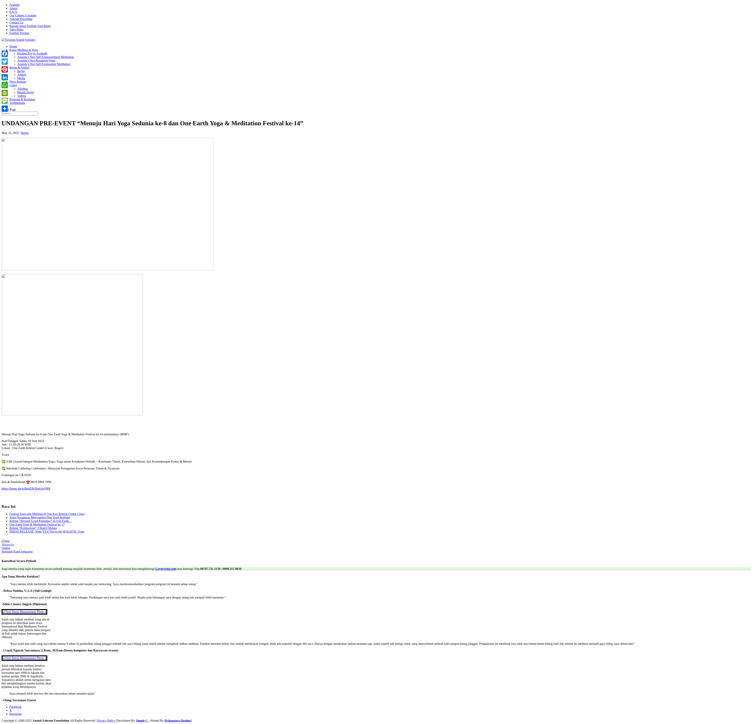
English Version (19, 33)
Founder (14, 4)
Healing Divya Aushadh (32, 53)
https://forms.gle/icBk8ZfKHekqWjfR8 (26, 488)
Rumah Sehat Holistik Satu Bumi (30, 26)
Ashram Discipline (21, 19)
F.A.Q (13, 12)
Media (21, 78)
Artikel (21, 74)
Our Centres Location (22, 15)
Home (13, 46)
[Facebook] (5, 54)
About (13, 8)
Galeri (13, 85)
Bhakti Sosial (25, 92)
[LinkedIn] (5, 77)
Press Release (17, 81)
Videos (21, 95)
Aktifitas (22, 88)
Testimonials (17, 103)
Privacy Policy (106, 720)
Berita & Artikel (19, 67)
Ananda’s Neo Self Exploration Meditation (43, 64)
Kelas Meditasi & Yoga (23, 50)
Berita (21, 71)
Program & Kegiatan (22, 99)
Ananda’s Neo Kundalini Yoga (36, 60)
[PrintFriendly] (5, 93)
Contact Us (16, 22)
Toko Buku (16, 29)
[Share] (5, 109)
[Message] (5, 101)
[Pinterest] (5, 69)
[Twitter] (5, 61)
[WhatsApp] (5, 85)
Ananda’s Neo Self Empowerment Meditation (45, 57)
